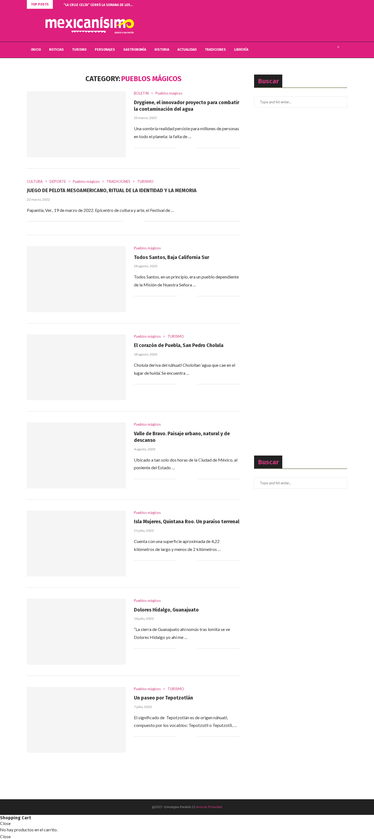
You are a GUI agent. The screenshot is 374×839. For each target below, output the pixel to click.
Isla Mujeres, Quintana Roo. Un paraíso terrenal (186, 522)
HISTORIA (161, 50)
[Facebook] (322, 50)
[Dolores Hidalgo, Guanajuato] (76, 631)
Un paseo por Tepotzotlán (163, 698)
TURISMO (79, 50)
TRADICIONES (215, 50)
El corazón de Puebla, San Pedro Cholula (178, 345)
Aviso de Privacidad (209, 807)
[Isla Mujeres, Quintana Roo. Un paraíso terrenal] (76, 543)
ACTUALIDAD (187, 50)
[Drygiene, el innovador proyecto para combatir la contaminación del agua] (76, 124)
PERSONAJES (105, 50)
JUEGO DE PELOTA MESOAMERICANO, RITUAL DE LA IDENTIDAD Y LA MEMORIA (112, 190)
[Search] (344, 50)
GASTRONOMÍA (134, 50)
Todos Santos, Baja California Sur (171, 257)
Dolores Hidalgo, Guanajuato (166, 610)
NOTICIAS (56, 50)
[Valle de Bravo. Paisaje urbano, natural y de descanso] (76, 455)
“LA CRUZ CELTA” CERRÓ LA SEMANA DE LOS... (98, 5)
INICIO (36, 50)
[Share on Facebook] (184, 148)
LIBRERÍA (241, 50)
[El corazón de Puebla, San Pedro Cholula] (76, 367)
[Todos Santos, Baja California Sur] (76, 279)
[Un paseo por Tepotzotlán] (76, 720)
